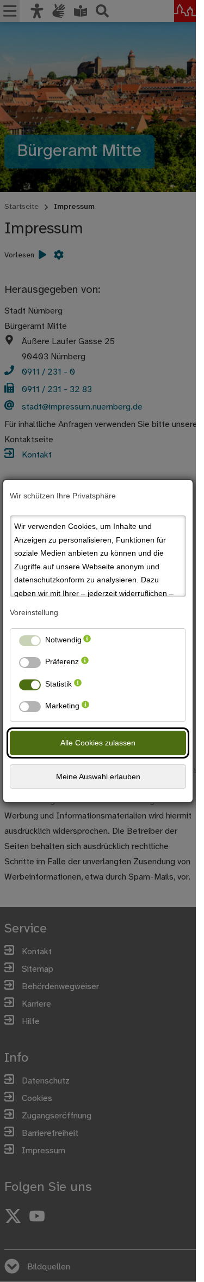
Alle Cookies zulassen (97, 742)
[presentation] (87, 642)
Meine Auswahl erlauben (98, 776)
